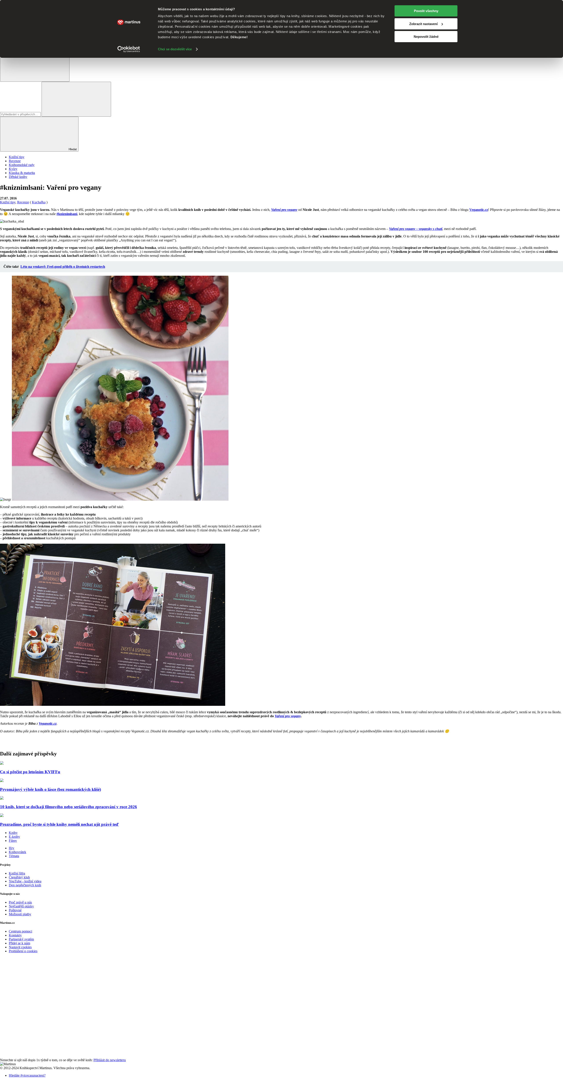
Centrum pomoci (20, 931)
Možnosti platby (20, 914)
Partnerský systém (21, 939)
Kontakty (15, 935)
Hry (11, 848)
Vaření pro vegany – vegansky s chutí (415, 229)
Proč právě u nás (20, 902)
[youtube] (33, 1022)
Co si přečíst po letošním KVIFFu (30, 772)
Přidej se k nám (19, 943)
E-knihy (14, 836)
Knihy (13, 833)
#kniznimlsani (67, 214)
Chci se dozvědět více (175, 49)
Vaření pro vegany (288, 716)
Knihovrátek (17, 852)
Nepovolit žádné (426, 36)
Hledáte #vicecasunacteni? (27, 1075)
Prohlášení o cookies (23, 951)
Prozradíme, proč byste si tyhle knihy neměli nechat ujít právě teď (59, 824)
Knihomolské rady (22, 165)
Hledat (72, 149)
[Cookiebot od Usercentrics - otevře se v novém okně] (129, 49)
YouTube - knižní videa (25, 881)
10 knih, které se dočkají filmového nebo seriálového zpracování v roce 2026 (68, 806)
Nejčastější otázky (21, 906)
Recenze (15, 161)
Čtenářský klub (19, 877)
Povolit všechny (426, 11)
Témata (14, 856)
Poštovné (15, 910)
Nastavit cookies (20, 947)
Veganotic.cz (478, 210)
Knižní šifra (17, 873)
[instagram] (33, 1056)
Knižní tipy (16, 157)
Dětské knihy (18, 177)
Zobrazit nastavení (423, 24)
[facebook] (33, 988)
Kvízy (13, 169)
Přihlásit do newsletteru (109, 1060)
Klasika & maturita (22, 173)
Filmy (13, 840)
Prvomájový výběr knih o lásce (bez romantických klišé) (50, 789)
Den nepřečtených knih (25, 885)
